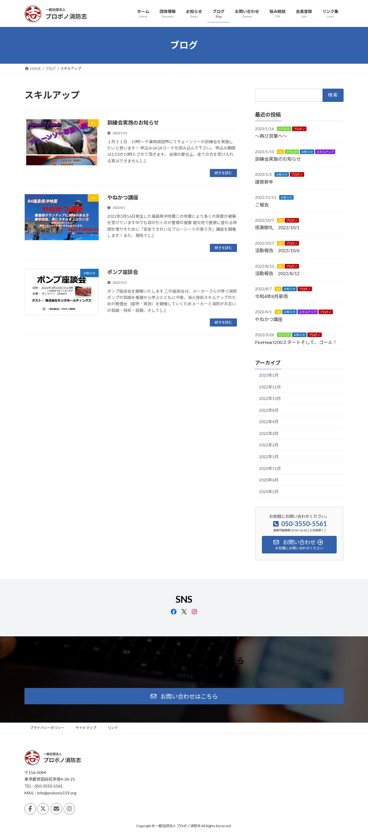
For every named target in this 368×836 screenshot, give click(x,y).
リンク (113, 728)
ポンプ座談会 (122, 272)
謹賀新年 (264, 181)
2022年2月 (269, 444)
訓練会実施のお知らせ (133, 122)
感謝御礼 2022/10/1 (277, 227)
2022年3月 (269, 433)
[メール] (56, 808)
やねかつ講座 (122, 197)
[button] (184, 696)
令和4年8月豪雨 (271, 296)
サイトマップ (86, 728)
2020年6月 (269, 479)
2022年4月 (269, 421)
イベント (284, 128)
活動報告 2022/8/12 (277, 273)
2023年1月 (269, 375)
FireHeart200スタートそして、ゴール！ (296, 342)
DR (280, 151)
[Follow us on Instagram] (69, 808)
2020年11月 (270, 468)
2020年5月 (269, 491)
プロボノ (299, 128)
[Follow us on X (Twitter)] (43, 808)
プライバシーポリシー (47, 728)
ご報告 (262, 204)
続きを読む (223, 173)
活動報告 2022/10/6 (277, 250)
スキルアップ (325, 151)
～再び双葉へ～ (271, 136)
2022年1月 (269, 456)
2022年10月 (270, 398)
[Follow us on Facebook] (30, 808)
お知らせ (307, 151)
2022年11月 (270, 386)
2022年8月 (269, 409)
